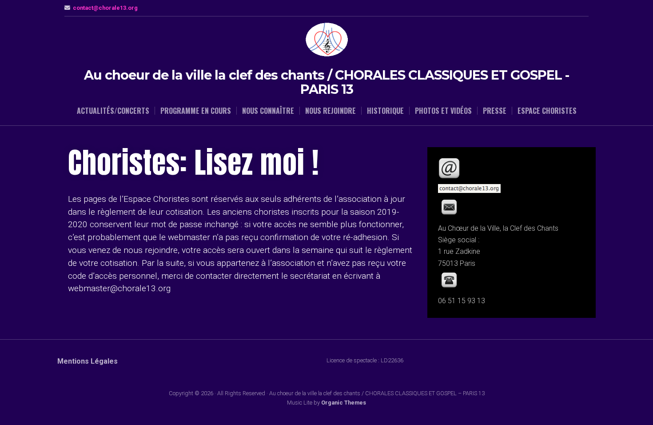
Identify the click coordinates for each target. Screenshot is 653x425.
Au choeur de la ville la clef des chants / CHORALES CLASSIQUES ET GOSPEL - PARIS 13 (326, 82)
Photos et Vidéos (443, 111)
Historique (385, 111)
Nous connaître (268, 111)
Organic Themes (343, 402)
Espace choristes (547, 111)
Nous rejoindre (330, 111)
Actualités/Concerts (113, 111)
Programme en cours (195, 111)
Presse (494, 111)
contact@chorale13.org (105, 7)
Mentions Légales (87, 361)
